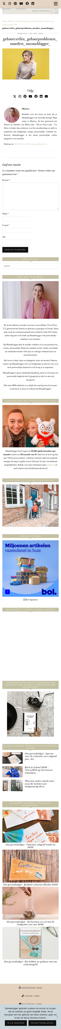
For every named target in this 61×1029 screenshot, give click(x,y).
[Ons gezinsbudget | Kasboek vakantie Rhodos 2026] (30, 866)
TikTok (31, 996)
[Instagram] (9, 4)
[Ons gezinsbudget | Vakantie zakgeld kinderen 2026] (30, 826)
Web (16, 144)
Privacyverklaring (42, 1023)
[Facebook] (27, 4)
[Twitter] (4, 4)
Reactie (6, 180)
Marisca (22, 33)
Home (4, 21)
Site (4, 237)
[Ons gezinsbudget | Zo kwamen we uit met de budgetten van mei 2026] (30, 903)
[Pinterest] (15, 4)
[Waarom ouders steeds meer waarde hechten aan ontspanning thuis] (12, 785)
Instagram (33, 144)
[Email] (46, 96)
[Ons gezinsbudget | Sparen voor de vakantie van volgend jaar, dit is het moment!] (12, 758)
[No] (57, 1016)
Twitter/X (24, 144)
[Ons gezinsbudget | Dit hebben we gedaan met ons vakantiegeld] (30, 943)
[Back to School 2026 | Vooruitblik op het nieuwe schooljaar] (12, 772)
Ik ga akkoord (15, 1023)
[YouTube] (21, 4)
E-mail (6, 225)
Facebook (43, 144)
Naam (5, 213)
